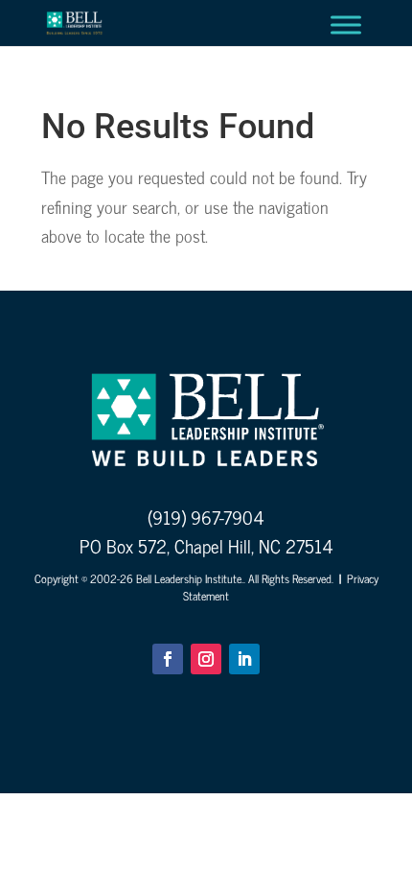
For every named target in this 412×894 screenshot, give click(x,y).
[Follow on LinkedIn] (244, 659)
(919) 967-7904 (206, 516)
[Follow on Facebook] (167, 659)
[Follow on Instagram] (206, 659)
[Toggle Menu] (346, 24)
